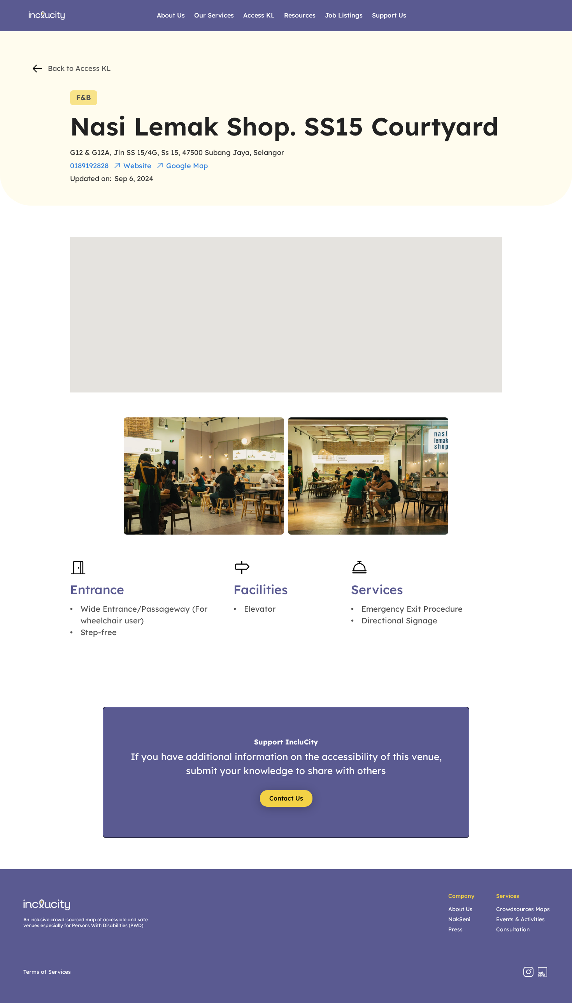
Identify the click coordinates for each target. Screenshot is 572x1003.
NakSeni (459, 919)
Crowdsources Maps (523, 909)
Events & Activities (520, 919)
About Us (460, 909)
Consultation (513, 929)
